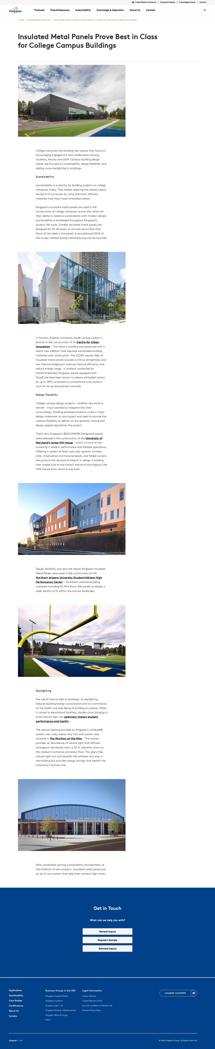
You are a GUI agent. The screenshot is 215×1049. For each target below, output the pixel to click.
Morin (48, 1019)
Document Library (167, 2)
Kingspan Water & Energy (56, 1015)
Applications (15, 990)
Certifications (16, 1005)
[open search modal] (204, 10)
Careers (202, 2)
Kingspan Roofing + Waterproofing (60, 1010)
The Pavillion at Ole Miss (66, 738)
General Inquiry (107, 931)
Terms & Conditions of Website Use (97, 1005)
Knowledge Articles (187, 2)
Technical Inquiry (108, 948)
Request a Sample (107, 940)
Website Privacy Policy (91, 1010)
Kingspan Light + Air (54, 1005)
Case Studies (15, 1000)
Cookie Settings (89, 996)
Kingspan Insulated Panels (56, 996)
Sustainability (16, 995)
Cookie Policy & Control (92, 1000)
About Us (14, 1010)
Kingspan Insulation (54, 1000)
